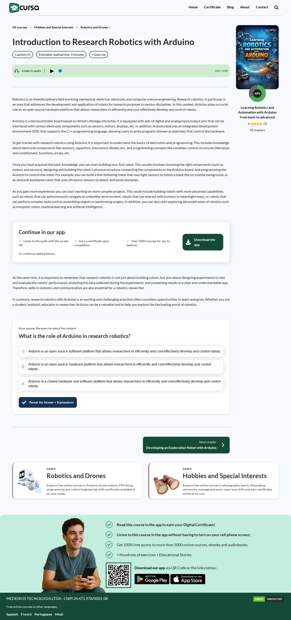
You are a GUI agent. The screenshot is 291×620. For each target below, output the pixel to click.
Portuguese (43, 614)
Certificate (212, 7)
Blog (230, 7)
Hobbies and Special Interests (53, 27)
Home (193, 7)
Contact (262, 7)
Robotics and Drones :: (95, 27)
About (244, 7)
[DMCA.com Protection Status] (269, 606)
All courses (19, 27)
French (26, 614)
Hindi (59, 614)
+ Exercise (98, 54)
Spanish (12, 614)
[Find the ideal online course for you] (276, 7)
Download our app (149, 567)
